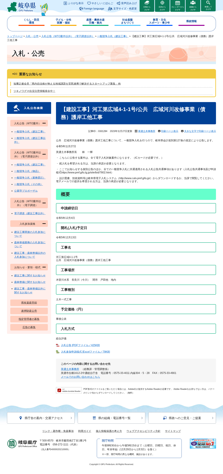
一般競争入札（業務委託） (30, 177)
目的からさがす (162, 8)
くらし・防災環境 (31, 21)
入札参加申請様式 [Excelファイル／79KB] (85, 351)
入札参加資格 (27, 223)
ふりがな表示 (76, 3)
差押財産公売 (29, 310)
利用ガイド (84, 431)
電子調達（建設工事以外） (30, 213)
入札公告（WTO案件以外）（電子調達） (27, 203)
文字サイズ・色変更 (125, 8)
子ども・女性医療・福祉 (63, 21)
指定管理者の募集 (29, 319)
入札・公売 (32, 36)
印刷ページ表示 (169, 131)
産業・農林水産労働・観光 (95, 21)
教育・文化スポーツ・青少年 (159, 21)
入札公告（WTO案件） (27, 123)
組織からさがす (193, 8)
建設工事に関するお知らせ (30, 275)
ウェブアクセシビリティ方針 (143, 431)
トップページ (15, 36)
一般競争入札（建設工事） (112, 36)
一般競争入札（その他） (28, 184)
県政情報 (191, 21)
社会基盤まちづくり (127, 21)
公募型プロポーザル (26, 190)
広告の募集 (29, 327)
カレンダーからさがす (177, 8)
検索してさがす (208, 8)
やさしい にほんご (102, 3)
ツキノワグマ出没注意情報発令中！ (34, 91)
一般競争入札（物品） (27, 171)
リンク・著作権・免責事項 (58, 431)
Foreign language (94, 8)
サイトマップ (173, 431)
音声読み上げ (129, 3)
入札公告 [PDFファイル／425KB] (80, 345)
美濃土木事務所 (146, 131)
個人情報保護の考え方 (109, 431)
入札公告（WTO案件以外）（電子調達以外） (67, 36)
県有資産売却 (29, 302)
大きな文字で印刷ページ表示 (200, 131)
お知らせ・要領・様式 (27, 267)
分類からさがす (147, 8)
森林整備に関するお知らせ (30, 282)
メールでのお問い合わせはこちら (80, 377)
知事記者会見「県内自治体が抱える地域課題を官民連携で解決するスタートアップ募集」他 (67, 83)
